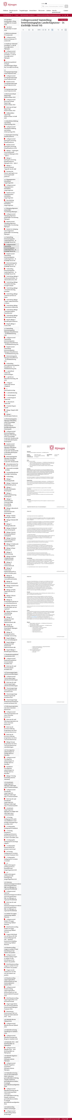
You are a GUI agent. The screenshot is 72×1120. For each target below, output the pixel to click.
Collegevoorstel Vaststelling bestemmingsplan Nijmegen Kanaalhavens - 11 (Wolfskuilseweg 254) (11, 341)
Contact (66, 10)
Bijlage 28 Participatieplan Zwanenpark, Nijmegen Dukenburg (10, 627)
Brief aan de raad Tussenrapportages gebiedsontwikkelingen (11, 684)
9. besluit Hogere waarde (10, 406)
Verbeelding (9, 476)
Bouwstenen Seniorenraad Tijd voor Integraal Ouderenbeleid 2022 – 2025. (11, 1014)
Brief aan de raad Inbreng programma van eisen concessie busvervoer (11, 722)
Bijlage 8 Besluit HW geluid (11, 520)
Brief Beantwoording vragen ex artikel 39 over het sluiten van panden (11, 965)
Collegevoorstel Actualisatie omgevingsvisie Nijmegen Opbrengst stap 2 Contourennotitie (11, 793)
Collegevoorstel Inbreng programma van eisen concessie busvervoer (11, 714)
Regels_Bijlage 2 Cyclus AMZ (10, 324)
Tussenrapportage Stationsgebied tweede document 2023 (10, 689)
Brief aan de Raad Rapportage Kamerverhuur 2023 (10, 108)
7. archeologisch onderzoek (10, 398)
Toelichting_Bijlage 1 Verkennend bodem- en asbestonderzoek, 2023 (11, 278)
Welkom (5, 10)
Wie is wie (41, 10)
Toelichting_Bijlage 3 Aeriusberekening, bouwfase (11, 289)
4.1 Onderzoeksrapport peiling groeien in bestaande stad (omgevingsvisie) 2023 (10, 867)
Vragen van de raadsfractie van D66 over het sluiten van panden (10, 972)
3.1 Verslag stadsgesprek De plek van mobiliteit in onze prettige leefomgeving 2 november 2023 (11, 821)
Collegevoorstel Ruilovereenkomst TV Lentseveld (10, 39)
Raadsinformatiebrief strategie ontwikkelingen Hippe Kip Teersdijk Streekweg (11, 64)
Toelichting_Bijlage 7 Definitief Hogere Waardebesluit (11, 311)
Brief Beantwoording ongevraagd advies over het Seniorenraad (11, 999)
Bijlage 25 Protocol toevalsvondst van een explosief (10, 607)
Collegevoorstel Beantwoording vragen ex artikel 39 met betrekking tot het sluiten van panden (10, 958)
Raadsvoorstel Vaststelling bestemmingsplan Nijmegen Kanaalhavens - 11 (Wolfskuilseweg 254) (11, 350)
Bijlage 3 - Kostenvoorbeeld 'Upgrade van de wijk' (10, 167)
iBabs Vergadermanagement (51, 1119)
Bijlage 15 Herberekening (8, 553)
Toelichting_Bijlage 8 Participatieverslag (11, 316)
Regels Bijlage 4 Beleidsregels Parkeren (10, 650)
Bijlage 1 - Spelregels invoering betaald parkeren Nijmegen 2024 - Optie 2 (11, 153)
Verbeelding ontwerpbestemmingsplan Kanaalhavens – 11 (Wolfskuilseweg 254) (11, 366)
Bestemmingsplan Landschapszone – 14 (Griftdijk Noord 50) (10, 264)
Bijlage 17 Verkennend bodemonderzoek (9, 564)
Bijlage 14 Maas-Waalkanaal (10, 549)
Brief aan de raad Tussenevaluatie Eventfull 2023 (10, 667)
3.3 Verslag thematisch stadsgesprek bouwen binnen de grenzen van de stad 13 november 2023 (11, 834)
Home (13, 15)
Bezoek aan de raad (13, 11)
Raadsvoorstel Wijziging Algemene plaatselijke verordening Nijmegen (11, 224)
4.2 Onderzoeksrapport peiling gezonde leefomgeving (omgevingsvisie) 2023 (10, 876)
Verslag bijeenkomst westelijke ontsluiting (11, 473)
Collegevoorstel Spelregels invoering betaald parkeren (10, 140)
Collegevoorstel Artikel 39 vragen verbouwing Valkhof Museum (10, 922)
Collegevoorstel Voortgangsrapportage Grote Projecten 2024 (10, 77)
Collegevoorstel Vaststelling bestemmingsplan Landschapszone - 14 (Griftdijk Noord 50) (10, 248)
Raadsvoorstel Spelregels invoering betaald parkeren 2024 (10, 146)
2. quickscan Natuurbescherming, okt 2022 (11, 378)
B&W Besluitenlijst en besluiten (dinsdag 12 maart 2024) (32, 15)
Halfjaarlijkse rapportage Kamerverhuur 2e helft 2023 (10, 115)
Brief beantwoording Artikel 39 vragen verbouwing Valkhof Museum (11, 929)
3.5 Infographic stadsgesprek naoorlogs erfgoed (11, 841)
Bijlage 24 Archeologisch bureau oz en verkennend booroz (11, 601)
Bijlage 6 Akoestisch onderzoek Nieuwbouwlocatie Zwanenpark (11, 511)
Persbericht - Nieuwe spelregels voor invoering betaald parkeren (11, 174)
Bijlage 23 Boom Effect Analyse (9, 596)
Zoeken (43, 3)
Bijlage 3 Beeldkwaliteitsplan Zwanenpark (10, 489)
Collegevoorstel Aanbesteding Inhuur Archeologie (10, 1112)
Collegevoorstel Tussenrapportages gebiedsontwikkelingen (11, 678)
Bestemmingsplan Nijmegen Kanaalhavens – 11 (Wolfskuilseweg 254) (11, 358)
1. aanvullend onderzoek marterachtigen (9, 372)
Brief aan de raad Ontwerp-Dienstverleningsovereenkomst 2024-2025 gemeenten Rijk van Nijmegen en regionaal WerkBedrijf (11, 906)
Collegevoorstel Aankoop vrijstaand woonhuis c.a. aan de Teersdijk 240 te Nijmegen (10, 54)
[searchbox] (52, 6)
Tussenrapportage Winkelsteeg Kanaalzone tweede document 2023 (11, 701)
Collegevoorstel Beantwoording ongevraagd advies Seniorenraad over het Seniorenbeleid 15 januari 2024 (11, 991)
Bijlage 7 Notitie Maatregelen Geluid (9, 516)
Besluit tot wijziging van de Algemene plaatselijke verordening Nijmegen (11, 231)
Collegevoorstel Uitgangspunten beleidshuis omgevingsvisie (9, 188)
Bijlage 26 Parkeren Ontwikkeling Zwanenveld (11, 613)
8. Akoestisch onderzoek (9, 402)
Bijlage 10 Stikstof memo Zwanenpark (10, 529)
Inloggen (64, 1119)
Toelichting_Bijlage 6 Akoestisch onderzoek (11, 306)
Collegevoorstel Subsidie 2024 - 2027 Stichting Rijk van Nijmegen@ (10, 1050)
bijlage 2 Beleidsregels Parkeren (10, 415)
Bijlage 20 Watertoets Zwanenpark (11, 582)
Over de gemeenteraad (56, 11)
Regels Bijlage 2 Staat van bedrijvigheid (10, 639)
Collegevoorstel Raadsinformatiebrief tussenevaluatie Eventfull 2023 (10, 661)
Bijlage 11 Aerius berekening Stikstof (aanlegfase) (10, 534)
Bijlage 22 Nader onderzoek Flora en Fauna (10, 591)
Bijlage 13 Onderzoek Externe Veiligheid (11, 544)
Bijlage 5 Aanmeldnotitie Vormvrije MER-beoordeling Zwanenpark (8, 502)
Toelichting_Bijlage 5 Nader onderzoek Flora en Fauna (11, 301)
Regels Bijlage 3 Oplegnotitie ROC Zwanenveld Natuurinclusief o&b (9, 645)
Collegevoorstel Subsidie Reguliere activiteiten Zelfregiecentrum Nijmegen (9, 1066)
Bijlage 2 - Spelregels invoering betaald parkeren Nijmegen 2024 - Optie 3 (11, 160)
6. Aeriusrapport (11, 395)
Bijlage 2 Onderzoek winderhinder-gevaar (11, 484)
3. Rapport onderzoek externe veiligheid (9, 384)
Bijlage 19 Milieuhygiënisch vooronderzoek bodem (10, 577)
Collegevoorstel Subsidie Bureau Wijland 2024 (11, 1025)
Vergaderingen (23, 10)
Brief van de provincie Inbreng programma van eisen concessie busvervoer (10, 729)
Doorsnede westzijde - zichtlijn (11, 469)
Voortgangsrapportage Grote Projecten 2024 (10, 90)
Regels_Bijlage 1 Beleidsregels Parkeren (10, 320)
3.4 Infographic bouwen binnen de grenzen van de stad (9, 847)
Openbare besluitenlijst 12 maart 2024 (10, 28)
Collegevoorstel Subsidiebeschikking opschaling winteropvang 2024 (10, 129)
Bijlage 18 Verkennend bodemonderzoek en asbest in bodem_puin (10, 570)
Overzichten (32, 10)
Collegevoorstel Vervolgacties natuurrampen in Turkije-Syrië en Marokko (9, 761)
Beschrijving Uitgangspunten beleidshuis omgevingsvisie (9, 203)
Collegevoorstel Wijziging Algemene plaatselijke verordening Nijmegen (11, 216)
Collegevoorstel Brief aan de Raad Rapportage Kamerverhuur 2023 (9, 102)
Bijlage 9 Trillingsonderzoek (9, 524)
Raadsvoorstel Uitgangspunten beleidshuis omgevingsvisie (9, 195)
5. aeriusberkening (11, 392)
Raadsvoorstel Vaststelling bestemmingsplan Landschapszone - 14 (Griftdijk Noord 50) (10, 257)
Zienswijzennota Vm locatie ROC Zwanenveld (11, 465)
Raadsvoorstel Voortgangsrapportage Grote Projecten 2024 (10, 83)
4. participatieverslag (9, 389)
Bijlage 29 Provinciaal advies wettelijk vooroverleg (10, 634)
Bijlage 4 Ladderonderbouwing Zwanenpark (10, 494)
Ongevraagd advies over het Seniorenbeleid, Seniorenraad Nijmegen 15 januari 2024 (11, 1006)
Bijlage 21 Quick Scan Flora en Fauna (11, 586)
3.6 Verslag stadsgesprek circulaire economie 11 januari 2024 (11, 853)
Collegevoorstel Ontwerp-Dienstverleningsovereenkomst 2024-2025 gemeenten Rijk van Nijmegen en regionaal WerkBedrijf (11, 895)
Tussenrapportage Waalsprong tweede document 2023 (10, 695)
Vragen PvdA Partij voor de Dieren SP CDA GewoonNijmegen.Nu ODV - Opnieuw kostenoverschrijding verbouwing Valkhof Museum (10, 939)
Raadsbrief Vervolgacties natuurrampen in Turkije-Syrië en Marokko (9, 770)
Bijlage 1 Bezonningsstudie (9, 479)
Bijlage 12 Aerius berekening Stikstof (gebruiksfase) (10, 539)
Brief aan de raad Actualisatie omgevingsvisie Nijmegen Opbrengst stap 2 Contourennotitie (11, 802)
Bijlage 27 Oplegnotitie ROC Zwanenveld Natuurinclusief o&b (9, 620)
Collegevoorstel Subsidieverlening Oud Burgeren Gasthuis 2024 (11, 1037)
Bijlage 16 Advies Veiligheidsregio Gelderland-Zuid (10, 558)
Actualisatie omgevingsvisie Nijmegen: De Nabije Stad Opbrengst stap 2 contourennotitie (11, 811)
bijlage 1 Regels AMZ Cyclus (11, 411)
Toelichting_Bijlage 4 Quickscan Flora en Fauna (11, 295)
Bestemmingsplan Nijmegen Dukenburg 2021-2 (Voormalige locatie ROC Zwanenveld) (11, 459)
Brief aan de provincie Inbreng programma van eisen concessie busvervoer (10, 737)
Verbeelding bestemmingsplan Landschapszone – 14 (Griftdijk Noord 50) (10, 271)
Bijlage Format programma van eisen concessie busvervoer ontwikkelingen (10, 744)
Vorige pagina (63, 19)
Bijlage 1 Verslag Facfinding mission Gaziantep (10, 777)
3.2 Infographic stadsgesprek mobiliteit (11, 827)
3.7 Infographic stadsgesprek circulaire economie (11, 859)
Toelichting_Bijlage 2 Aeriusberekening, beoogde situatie (11, 283)
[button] (66, 6)
